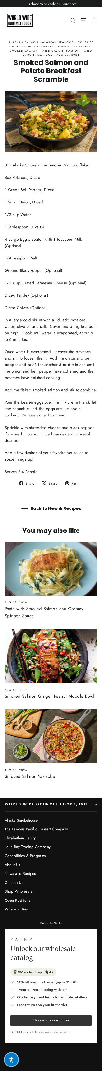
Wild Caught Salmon (61, 51)
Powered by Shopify (51, 923)
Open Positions (17, 900)
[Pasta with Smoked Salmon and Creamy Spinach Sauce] (51, 569)
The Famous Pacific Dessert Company (36, 829)
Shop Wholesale (18, 891)
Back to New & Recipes (55, 508)
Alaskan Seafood (58, 42)
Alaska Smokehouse (21, 820)
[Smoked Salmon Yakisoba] (51, 736)
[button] (11, 1059)
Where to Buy (16, 909)
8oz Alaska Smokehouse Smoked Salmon (41, 165)
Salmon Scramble (38, 46)
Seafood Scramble (74, 46)
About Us (12, 865)
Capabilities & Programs (25, 856)
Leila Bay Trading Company (28, 846)
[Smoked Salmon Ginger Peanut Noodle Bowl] (51, 656)
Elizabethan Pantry (20, 838)
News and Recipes (20, 873)
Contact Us (14, 882)
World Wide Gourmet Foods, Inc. (47, 804)
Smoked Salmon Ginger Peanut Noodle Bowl (49, 696)
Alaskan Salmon (24, 42)
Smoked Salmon (24, 51)
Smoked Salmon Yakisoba (30, 776)
